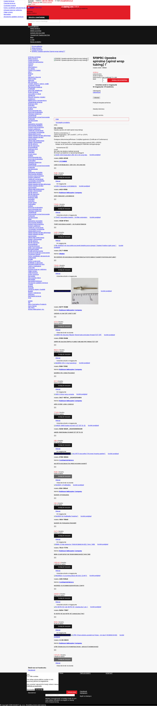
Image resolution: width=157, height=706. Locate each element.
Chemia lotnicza (9, 3)
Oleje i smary (8, 12)
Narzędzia (7, 14)
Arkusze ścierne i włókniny (13, 10)
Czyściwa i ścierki (10, 6)
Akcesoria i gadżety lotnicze (13, 17)
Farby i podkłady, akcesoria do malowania (14, 8)
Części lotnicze (9, 1)
